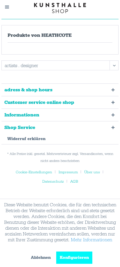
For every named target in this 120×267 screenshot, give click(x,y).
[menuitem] (9, 7)
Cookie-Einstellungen (34, 172)
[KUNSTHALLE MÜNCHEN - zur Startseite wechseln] (60, 8)
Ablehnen (41, 257)
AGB (74, 181)
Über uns (92, 172)
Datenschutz (53, 181)
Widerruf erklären (26, 139)
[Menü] (9, 7)
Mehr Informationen (91, 240)
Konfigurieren (74, 257)
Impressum (68, 172)
